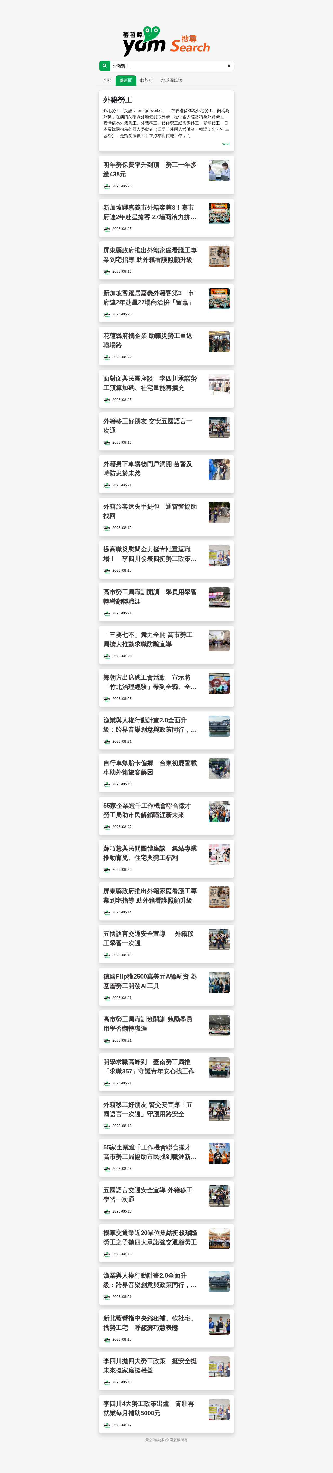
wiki (226, 144)
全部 (107, 80)
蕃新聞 (126, 80)
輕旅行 (146, 80)
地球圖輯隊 (171, 80)
